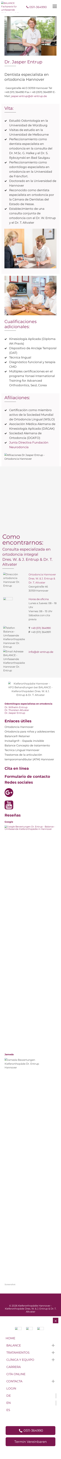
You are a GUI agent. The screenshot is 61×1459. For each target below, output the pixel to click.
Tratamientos (17, 1352)
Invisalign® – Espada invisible (24, 741)
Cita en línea (17, 768)
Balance (13, 1345)
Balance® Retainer (17, 736)
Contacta (14, 1381)
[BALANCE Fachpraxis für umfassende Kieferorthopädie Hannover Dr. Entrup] (10, 7)
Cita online (15, 1374)
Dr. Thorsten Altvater (17, 710)
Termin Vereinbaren (30, 1442)
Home (10, 1338)
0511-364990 (38, 7)
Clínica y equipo (20, 1360)
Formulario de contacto (27, 776)
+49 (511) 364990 (41, 628)
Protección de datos (41, 1298)
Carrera (13, 1367)
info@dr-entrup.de (41, 652)
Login (11, 1388)
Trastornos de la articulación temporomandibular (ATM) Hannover (29, 757)
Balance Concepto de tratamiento (27, 745)
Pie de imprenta (18, 1298)
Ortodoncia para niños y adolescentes (30, 731)
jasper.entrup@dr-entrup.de (29, 96)
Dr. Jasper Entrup (15, 713)
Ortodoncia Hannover (19, 727)
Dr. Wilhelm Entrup (16, 707)
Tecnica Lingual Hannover (22, 750)
